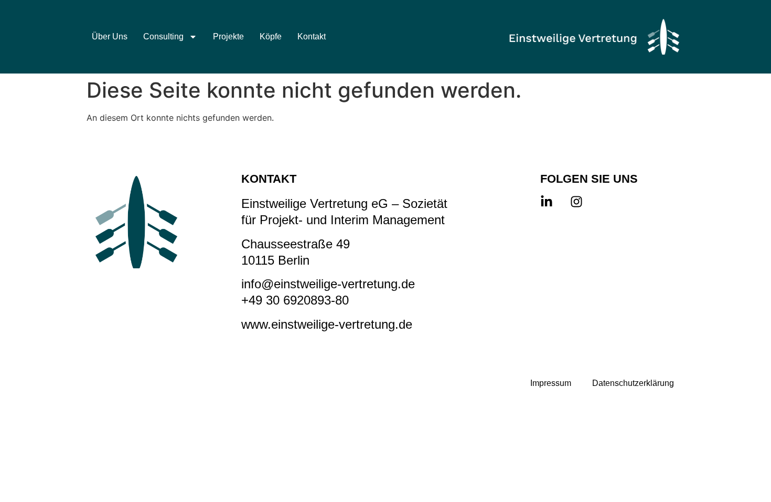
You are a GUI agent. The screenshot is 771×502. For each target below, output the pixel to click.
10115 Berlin (275, 260)
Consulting (163, 36)
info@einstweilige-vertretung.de (328, 284)
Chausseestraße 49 (295, 244)
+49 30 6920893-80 (295, 300)
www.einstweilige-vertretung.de (326, 324)
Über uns (109, 36)
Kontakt (311, 36)
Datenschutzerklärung (633, 383)
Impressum (550, 383)
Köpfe (271, 36)
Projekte (228, 36)
